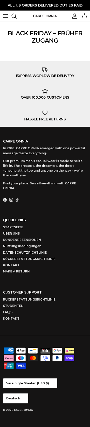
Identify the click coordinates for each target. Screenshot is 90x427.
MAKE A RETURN (16, 271)
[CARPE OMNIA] (45, 16)
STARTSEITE (13, 227)
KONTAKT (11, 265)
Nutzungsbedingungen (22, 246)
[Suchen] (16, 16)
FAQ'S (7, 312)
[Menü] (5, 16)
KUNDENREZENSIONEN (22, 240)
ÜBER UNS (11, 233)
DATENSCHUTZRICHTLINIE (25, 252)
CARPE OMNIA (23, 410)
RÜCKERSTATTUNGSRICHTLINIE (29, 259)
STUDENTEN (13, 306)
